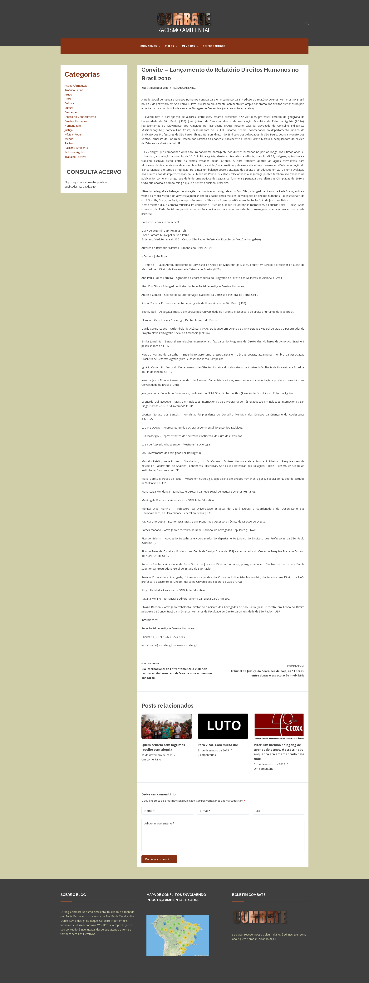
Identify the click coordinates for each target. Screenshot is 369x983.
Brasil (68, 99)
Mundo (69, 139)
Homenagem (73, 125)
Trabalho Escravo (75, 157)
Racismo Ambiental (184, 88)
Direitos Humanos (76, 121)
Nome (149, 811)
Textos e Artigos (214, 46)
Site (258, 811)
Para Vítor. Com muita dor (218, 745)
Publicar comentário (159, 859)
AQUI (272, 939)
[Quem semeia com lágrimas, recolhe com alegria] (166, 726)
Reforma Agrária (75, 152)
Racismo (70, 143)
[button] (159, 46)
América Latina (74, 90)
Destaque (71, 112)
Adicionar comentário (159, 823)
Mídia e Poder (73, 134)
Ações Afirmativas (76, 85)
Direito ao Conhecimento (80, 117)
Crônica (69, 103)
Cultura (69, 108)
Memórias (188, 46)
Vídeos (169, 46)
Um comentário (151, 759)
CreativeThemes (128, 976)
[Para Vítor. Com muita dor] (223, 726)
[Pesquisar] (307, 23)
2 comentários (207, 755)
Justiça (69, 130)
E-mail (205, 811)
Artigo (68, 94)
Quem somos (148, 46)
